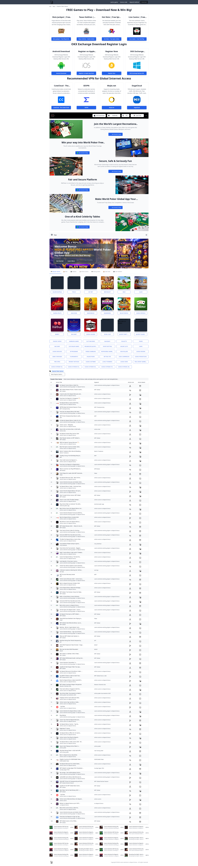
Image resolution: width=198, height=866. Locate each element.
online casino (63, 800)
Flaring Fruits (57, 313)
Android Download (61, 51)
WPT (61, 417)
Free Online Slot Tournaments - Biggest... (70, 548)
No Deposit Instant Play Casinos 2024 (69, 433)
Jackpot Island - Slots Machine (141, 334)
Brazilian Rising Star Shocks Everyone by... (71, 640)
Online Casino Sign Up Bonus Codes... (69, 702)
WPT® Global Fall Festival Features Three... (71, 407)
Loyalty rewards (107, 361)
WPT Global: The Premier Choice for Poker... (71, 592)
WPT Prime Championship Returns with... (70, 416)
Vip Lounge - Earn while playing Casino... (70, 772)
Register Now (111, 51)
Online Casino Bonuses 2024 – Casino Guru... (71, 579)
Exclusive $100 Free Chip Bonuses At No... (70, 601)
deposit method (134, 2)
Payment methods (74, 361)
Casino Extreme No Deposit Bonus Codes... (71, 711)
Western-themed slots (65, 686)
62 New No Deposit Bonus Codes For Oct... (71, 420)
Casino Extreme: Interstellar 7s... (68, 662)
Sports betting (107, 346)
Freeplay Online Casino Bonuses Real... (70, 697)
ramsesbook (90, 313)
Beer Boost (107, 292)
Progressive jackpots (91, 346)
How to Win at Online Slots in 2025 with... (70, 429)
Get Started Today (115, 135)
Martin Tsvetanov (64, 453)
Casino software (91, 361)
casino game (114, 2)
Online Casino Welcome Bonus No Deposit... (71, 799)
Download (144, 2)
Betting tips (107, 356)
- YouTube (62, 706)
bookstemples (124, 313)
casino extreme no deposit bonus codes (75, 367)
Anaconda (74, 313)
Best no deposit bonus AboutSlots (68, 755)
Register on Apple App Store (86, 51)
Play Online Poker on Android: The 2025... (70, 504)
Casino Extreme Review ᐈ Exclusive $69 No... (71, 513)
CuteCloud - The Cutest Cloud (61, 85)
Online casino (57, 341)
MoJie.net (111, 85)
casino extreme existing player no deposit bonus (91, 367)
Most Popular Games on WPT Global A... (70, 438)
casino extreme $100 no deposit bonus (108, 367)
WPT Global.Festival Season (67, 783)
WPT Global (63, 391)
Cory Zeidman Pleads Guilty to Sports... (70, 543)
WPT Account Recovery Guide (67, 574)
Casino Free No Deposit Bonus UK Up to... (70, 491)
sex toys (62, 571)
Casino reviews (140, 351)
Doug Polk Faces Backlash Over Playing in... (71, 618)
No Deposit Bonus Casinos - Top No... (69, 724)
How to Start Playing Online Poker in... (69, 746)
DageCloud (137, 85)
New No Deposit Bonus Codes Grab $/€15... (71, 680)
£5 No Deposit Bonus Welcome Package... (70, 587)
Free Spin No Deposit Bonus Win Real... (70, 411)
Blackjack (107, 341)
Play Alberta (63, 715)
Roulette (124, 341)
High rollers (124, 351)
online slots (63, 431)
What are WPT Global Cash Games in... (70, 636)
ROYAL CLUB (107, 334)
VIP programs (74, 351)
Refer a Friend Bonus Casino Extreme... (70, 596)
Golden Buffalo (57, 292)
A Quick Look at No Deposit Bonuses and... (71, 394)
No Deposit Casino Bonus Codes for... (69, 385)
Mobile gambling (91, 351)
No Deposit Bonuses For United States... (70, 763)
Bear (124, 292)
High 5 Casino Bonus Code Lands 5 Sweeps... (71, 552)
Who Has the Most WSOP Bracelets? (69, 649)
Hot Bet (90, 292)
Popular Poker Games (62, 6)
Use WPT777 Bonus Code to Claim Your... (70, 675)
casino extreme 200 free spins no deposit (125, 367)
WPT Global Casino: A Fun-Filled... (68, 821)
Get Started (59, 261)
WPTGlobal (62, 470)
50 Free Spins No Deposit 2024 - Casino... (70, 609)
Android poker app (64, 505)
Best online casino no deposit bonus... (69, 605)
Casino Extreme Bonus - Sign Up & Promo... (71, 631)
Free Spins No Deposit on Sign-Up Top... (70, 816)
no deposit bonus (64, 805)
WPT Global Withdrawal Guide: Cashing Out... (71, 658)
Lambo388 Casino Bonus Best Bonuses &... (71, 777)
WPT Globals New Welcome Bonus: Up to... (71, 623)
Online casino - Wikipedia (66, 425)
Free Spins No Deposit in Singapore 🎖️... (70, 398)
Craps (140, 346)
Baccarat (74, 334)
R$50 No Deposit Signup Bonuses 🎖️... (70, 442)
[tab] (55, 272)
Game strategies (57, 356)
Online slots (124, 346)
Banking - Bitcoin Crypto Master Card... (70, 627)
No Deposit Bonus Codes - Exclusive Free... (71, 486)
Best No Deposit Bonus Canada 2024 (69, 517)
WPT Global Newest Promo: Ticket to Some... (71, 389)
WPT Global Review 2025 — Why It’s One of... (71, 526)
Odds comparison (124, 356)
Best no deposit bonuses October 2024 (70, 583)
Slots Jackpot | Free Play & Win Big (61, 17)
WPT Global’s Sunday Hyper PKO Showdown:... (72, 768)
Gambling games (74, 341)
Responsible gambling (107, 351)
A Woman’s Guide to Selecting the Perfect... (71, 570)
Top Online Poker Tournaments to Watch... (71, 693)
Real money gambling (141, 361)
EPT (61, 642)
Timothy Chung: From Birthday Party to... (70, 455)
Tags (54, 6)
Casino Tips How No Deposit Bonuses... (70, 719)
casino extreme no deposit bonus (58, 367)
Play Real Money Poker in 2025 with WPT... (70, 750)
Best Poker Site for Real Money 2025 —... (70, 790)
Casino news (124, 361)
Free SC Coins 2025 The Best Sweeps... (70, 499)
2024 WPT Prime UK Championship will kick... (71, 781)
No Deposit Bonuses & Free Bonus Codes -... (71, 671)
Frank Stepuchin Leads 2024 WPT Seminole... (71, 473)
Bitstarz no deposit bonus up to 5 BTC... (70, 803)
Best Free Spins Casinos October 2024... (70, 447)
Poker (141, 341)
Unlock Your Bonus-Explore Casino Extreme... (71, 565)
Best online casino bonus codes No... (69, 807)
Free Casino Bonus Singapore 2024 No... (70, 689)
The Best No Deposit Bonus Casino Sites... (70, 539)
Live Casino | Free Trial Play (137, 17)
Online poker (91, 356)
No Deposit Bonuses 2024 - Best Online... (70, 477)
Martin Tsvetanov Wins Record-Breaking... (70, 451)
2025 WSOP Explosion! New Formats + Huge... (71, 645)
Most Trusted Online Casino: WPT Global (70, 495)
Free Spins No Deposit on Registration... (70, 464)
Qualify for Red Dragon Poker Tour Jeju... (70, 667)
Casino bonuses (57, 351)
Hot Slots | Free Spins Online (111, 17)
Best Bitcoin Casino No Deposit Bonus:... (70, 521)
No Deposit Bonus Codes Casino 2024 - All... (71, 741)
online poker (63, 747)
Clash (140, 292)
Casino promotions (141, 356)
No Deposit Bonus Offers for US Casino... (70, 733)
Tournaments (74, 356)
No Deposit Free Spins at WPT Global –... (70, 614)
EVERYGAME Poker (64, 761)
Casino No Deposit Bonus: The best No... (70, 557)
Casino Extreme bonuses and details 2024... (71, 482)
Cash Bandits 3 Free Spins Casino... (69, 561)
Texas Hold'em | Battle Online (86, 17)
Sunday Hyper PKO (64, 769)
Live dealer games (74, 346)
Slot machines (90, 341)
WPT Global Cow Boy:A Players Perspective (71, 684)
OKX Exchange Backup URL (136, 51)
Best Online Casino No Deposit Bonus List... (71, 508)
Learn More (71, 261)
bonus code (123, 2)
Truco (74, 292)
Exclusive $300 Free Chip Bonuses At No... (70, 535)
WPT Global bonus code (66, 677)
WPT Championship (65, 409)
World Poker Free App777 (73, 249)
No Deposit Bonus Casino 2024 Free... (69, 403)
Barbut (57, 334)
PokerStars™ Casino (65, 728)
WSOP (61, 646)
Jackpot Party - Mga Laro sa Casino (124, 334)
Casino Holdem (90, 334)
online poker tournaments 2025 (68, 695)
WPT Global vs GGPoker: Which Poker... (70, 653)
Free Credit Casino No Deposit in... (68, 460)
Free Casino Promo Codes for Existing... (70, 530)
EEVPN (86, 85)
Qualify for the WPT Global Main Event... (70, 785)
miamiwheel (107, 313)
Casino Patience (140, 313)
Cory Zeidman (63, 545)
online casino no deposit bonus (68, 395)
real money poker (64, 752)
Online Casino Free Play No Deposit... (69, 737)
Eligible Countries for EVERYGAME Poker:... (71, 759)
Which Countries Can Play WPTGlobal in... (70, 469)
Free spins (57, 361)
